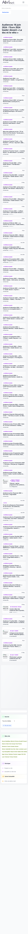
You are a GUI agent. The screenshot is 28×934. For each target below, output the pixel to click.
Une (6, 502)
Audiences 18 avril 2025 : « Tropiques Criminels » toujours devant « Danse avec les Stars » (13, 270)
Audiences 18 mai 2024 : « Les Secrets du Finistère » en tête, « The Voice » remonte (13, 367)
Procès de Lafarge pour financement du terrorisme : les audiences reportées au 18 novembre (13, 506)
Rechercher (5, 12)
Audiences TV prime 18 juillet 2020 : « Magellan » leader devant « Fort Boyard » (13, 538)
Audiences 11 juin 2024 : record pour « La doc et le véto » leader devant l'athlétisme (13, 50)
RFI (11, 612)
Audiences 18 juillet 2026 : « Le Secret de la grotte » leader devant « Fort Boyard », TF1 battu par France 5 (13, 176)
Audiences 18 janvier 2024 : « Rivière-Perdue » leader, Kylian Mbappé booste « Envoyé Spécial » (14, 406)
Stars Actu (6, 43)
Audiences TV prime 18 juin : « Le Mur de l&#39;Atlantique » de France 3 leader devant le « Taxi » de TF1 (13, 111)
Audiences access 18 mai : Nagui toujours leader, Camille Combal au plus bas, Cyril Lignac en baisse (13, 474)
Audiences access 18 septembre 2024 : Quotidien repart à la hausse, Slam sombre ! (13, 454)
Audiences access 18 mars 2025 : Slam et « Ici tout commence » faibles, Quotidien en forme (13, 425)
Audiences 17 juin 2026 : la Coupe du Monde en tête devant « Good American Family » (13, 123)
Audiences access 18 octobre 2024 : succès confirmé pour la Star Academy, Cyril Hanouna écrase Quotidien (14, 445)
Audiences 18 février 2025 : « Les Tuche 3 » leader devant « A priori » (14, 288)
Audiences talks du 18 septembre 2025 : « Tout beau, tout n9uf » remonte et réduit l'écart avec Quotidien (14, 518)
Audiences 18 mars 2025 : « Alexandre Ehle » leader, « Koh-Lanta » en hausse (14, 279)
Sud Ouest (6, 508)
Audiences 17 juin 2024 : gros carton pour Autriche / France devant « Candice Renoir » (13, 70)
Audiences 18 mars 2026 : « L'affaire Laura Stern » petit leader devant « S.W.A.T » (13, 212)
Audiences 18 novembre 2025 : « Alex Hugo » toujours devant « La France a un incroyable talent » (13, 260)
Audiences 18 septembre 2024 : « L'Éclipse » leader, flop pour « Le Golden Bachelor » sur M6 (12, 338)
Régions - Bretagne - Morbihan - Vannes (15, 480)
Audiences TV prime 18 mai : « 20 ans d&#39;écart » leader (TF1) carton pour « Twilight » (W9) (14, 547)
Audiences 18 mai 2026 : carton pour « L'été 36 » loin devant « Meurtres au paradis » (14, 188)
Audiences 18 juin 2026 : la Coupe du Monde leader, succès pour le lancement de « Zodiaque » (13, 101)
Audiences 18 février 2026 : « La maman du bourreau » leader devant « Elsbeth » (13, 224)
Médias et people (8, 37)
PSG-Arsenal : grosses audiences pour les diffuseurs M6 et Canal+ (16, 658)
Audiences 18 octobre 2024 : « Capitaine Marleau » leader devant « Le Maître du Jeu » (13, 328)
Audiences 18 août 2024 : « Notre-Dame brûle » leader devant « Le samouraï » (12, 348)
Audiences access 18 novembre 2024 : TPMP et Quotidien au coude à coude (13, 434)
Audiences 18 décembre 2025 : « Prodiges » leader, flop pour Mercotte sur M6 (13, 248)
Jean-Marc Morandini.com (9, 134)
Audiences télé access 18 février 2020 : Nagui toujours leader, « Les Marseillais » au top (13, 576)
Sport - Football (15, 630)
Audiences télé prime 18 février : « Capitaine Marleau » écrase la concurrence (12, 586)
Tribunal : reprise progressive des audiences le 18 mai (17, 485)
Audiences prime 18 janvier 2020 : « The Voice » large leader (13, 493)
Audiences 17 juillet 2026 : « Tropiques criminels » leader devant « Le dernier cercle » (13, 622)
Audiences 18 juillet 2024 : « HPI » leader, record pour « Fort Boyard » (13, 356)
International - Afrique (16, 606)
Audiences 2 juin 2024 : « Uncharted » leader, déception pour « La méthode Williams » (13, 89)
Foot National (14, 636)
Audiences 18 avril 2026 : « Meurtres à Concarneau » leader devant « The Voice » (13, 200)
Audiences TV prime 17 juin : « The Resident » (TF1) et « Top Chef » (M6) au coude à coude (14, 142)
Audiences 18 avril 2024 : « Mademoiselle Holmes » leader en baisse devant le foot (12, 377)
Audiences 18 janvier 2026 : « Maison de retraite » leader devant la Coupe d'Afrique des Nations (13, 236)
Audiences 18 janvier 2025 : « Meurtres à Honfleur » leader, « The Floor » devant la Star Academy (14, 299)
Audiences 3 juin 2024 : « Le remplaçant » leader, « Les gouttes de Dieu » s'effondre (13, 80)
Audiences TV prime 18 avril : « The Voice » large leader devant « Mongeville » (13, 557)
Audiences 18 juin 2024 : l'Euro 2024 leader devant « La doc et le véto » (13, 40)
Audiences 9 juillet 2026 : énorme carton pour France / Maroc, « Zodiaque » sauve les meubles (12, 646)
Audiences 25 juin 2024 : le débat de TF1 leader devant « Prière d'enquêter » (13, 60)
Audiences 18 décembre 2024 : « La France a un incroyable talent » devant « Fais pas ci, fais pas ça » (12, 309)
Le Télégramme (14, 486)
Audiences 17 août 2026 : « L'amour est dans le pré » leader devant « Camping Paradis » (14, 598)
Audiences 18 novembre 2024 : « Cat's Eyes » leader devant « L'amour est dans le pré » (13, 318)
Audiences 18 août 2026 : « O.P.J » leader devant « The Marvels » (12, 163)
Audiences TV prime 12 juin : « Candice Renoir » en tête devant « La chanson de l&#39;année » (14, 152)
